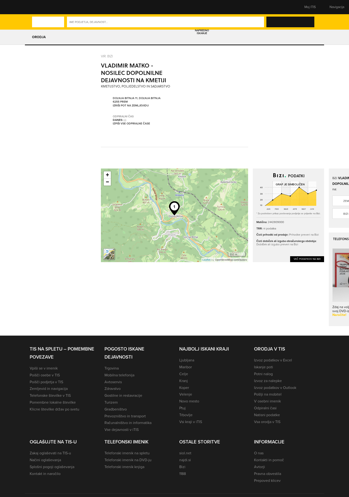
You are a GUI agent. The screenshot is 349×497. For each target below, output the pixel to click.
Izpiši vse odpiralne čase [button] (131, 124)
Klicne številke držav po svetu (54, 409)
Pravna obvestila (267, 473)
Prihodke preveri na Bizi (304, 235)
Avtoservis (113, 382)
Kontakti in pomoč (269, 460)
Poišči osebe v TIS (45, 375)
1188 (182, 473)
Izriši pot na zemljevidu (131, 106)
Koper (184, 387)
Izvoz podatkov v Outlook (275, 387)
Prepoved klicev (267, 480)
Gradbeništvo (115, 409)
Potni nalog (263, 374)
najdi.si (185, 460)
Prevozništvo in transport (125, 416)
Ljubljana (186, 360)
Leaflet (206, 260)
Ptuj (182, 408)
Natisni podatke (267, 415)
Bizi (182, 467)
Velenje (185, 394)
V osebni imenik (267, 401)
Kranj (183, 380)
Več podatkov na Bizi (307, 259)
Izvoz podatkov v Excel (273, 360)
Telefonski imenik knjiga (124, 467)
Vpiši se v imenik (44, 368)
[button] (38, 7)
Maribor (185, 367)
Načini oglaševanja (45, 460)
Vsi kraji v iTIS (190, 421)
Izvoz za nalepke (268, 380)
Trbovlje (186, 415)
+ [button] (107, 175)
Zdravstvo (112, 388)
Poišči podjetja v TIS (46, 382)
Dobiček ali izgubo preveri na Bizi (277, 244)
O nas (259, 453)
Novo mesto (189, 401)
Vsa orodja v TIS (267, 421)
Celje (183, 374)
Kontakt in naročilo (45, 473)
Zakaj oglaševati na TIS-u (50, 453)
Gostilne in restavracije (123, 395)
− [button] (107, 182)
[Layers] (109, 254)
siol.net (185, 453)
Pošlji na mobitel (268, 394)
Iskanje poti (263, 367)
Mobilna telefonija (119, 375)
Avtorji (259, 467)
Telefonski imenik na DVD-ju (127, 460)
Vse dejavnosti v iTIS (121, 429)
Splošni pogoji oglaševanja (52, 467)
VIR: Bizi (107, 56)
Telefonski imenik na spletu (127, 453)
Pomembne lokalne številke (53, 402)
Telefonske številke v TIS (50, 395)
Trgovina (111, 368)
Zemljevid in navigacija (49, 388)
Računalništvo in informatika (127, 422)
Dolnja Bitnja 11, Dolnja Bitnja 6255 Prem (136, 100)
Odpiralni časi (265, 408)
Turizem (111, 402)
